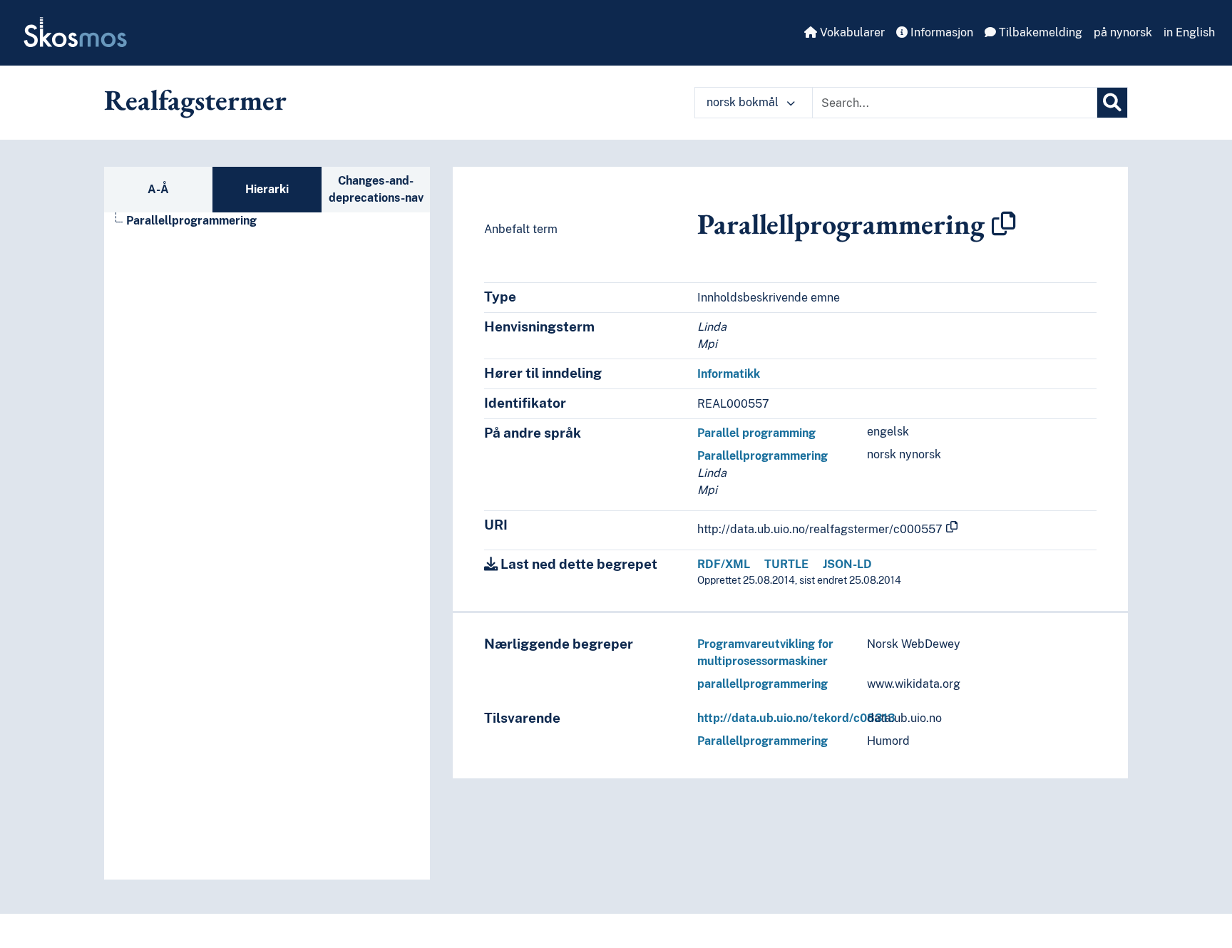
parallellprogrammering (762, 684)
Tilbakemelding (1039, 32)
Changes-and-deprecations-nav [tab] (376, 189)
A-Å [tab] (158, 189)
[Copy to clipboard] (1004, 224)
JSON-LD (847, 564)
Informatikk (728, 374)
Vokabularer (851, 32)
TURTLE (786, 564)
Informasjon (940, 32)
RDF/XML (723, 564)
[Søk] (1112, 102)
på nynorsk (1123, 32)
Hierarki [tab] (267, 189)
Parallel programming (756, 433)
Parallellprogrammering (191, 220)
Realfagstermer (195, 99)
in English (1189, 32)
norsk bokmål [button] (744, 102)
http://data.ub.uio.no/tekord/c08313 (796, 718)
